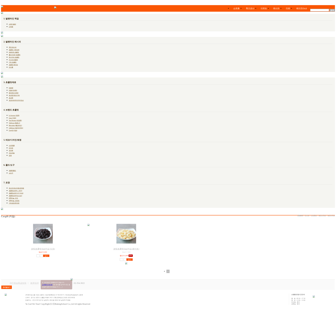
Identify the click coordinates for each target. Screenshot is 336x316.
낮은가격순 (322, 215)
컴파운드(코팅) (14, 93)
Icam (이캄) (12, 118)
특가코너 (250, 8)
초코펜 (11, 98)
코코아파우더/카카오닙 (16, 100)
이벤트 (264, 8)
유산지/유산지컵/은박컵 (16, 188)
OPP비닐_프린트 (14, 200)
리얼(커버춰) (13, 90)
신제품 (11, 26)
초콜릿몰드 (12, 170)
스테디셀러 (12, 24)
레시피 (276, 8)
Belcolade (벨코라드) (15, 125)
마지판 (11, 148)
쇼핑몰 (236, 8)
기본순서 (300, 215)
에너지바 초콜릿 (14, 57)
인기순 (307, 215)
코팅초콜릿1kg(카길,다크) (43, 249)
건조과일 (12, 153)
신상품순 (314, 215)
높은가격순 (331, 215)
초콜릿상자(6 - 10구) (15, 190)
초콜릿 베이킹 (13, 65)
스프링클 (12, 145)
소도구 (11, 173)
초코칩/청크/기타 (14, 95)
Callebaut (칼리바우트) (16, 128)
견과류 (11, 150)
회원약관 (34, 283)
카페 (288, 8)
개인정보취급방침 (18, 283)
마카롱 (11, 67)
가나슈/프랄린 (13, 60)
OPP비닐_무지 (13, 198)
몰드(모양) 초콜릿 (14, 55)
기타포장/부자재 (14, 203)
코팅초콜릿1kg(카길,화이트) (126, 249)
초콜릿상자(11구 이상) (16, 193)
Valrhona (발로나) (14, 123)
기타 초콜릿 (12, 62)
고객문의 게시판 (47, 284)
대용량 (11, 88)
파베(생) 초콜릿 (14, 52)
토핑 (10, 155)
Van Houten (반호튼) (15, 120)
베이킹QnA (301, 8)
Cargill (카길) (13, 130)
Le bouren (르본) (14, 115)
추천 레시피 (12, 47)
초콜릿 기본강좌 (14, 50)
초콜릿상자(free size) (15, 195)
